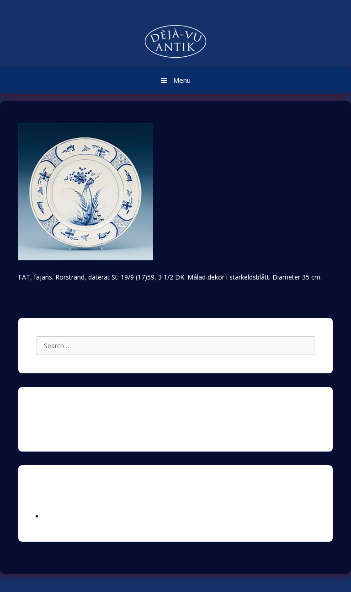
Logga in (56, 516)
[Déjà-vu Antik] (175, 42)
